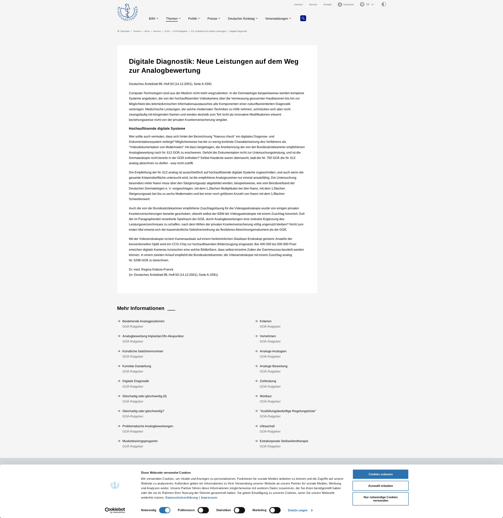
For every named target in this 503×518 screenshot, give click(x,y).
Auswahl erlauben (380, 485)
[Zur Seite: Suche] (303, 18)
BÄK (152, 18)
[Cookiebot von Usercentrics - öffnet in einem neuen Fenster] (115, 510)
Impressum (209, 497)
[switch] (203, 510)
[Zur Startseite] (127, 12)
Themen (172, 18)
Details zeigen (297, 510)
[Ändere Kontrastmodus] (384, 4)
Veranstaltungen (276, 18)
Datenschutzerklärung (181, 497)
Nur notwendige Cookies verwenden (381, 498)
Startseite (124, 31)
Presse (212, 18)
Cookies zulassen (381, 474)
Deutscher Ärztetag (241, 18)
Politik (192, 18)
